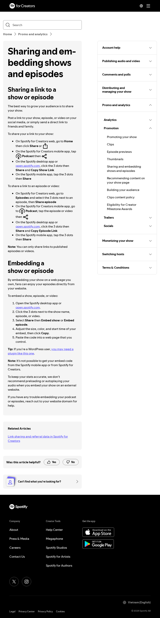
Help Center (54, 529)
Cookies (60, 611)
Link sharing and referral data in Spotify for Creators (38, 438)
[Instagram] (26, 581)
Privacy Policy (45, 611)
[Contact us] (76, 481)
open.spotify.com (28, 166)
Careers (14, 547)
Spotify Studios (56, 547)
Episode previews (119, 151)
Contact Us (17, 556)
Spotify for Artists (58, 556)
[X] (14, 581)
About (13, 529)
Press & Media (19, 538)
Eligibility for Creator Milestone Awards (121, 206)
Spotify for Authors (59, 565)
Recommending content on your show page (126, 180)
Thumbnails (115, 159)
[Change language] (141, 6)
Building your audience (123, 190)
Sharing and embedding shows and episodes (124, 168)
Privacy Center (27, 611)
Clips (110, 144)
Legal (12, 611)
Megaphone (54, 538)
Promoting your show (122, 137)
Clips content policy (121, 197)
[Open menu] (148, 6)
